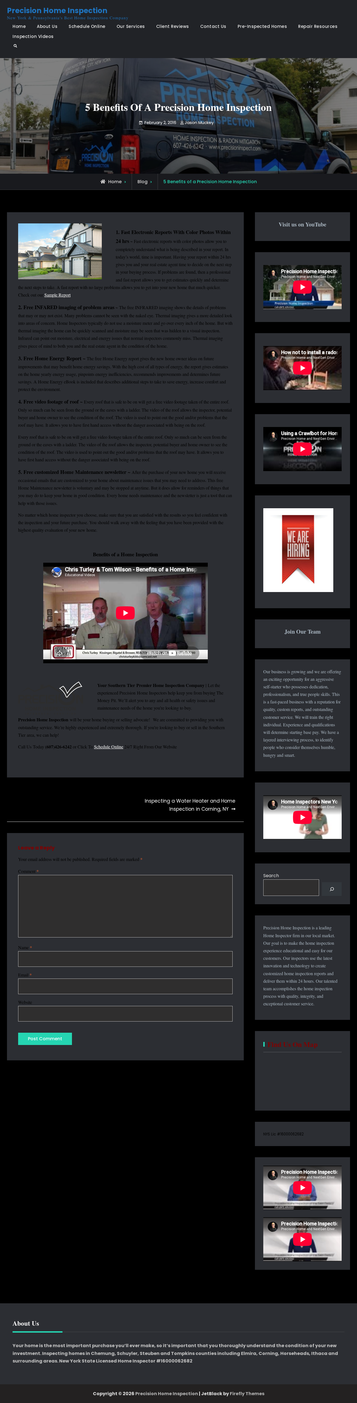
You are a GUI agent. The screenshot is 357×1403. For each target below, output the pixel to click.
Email (25, 975)
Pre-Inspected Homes (262, 26)
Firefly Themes (247, 1393)
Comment (28, 871)
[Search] (332, 889)
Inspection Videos (33, 36)
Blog (143, 181)
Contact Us (213, 26)
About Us (47, 26)
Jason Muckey (199, 122)
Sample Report (57, 295)
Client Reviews (172, 26)
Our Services (131, 26)
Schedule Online (87, 26)
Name (25, 947)
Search (271, 875)
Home (19, 26)
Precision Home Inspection (57, 11)
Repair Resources (317, 26)
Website (25, 1002)
